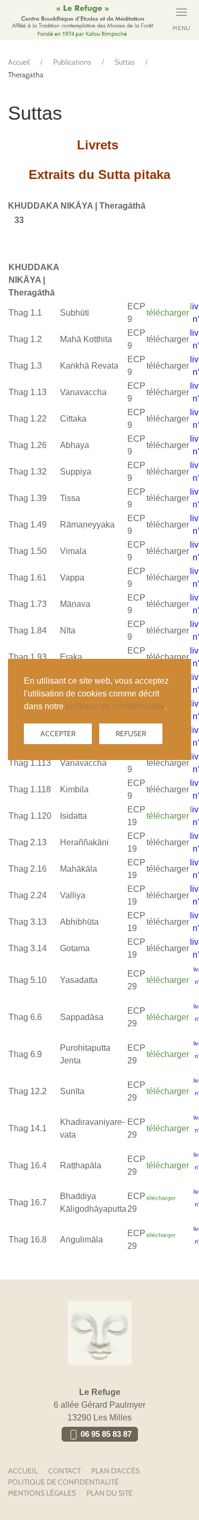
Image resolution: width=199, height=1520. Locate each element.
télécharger (167, 312)
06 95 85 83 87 (105, 1434)
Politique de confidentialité (63, 1482)
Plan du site (109, 1493)
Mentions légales (42, 1493)
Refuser (131, 733)
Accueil (19, 62)
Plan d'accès (115, 1471)
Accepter (57, 733)
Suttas (125, 62)
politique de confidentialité (115, 706)
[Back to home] (82, 20)
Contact (64, 1471)
